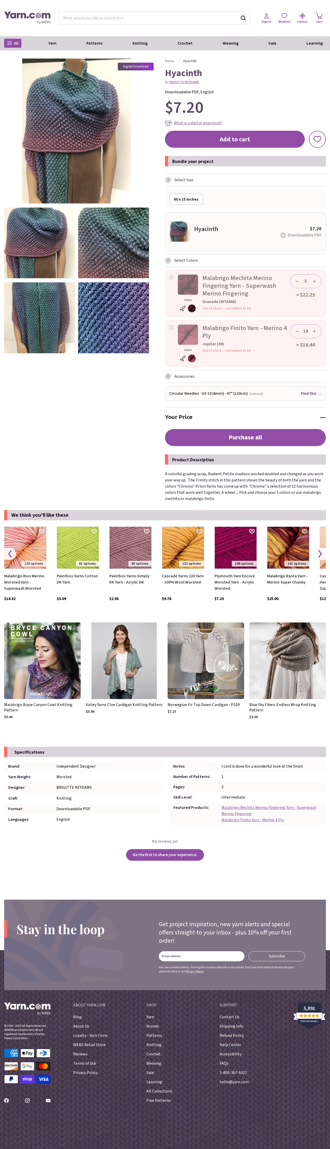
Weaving (230, 43)
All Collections (159, 1091)
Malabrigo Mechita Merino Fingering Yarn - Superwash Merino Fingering (268, 811)
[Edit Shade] (188, 308)
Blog (77, 1017)
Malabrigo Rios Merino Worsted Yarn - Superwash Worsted (24, 582)
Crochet (185, 43)
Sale (272, 43)
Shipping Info (231, 1026)
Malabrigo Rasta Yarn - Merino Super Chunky (287, 579)
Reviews (80, 1054)
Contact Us (229, 1017)
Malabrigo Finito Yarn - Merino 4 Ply (252, 820)
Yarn (52, 43)
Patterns (94, 43)
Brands (152, 1026)
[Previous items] (10, 554)
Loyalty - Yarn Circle (90, 1035)
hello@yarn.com (234, 1082)
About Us (81, 1026)
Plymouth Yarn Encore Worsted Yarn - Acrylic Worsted (234, 582)
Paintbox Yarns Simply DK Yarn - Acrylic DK (129, 579)
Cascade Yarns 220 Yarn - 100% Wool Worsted (183, 579)
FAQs (224, 1063)
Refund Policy (232, 1035)
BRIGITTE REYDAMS (184, 82)
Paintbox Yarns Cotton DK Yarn (77, 579)
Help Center (230, 1045)
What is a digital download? (198, 123)
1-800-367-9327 (233, 1073)
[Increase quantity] (314, 281)
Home (169, 61)
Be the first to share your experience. (165, 855)
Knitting (140, 43)
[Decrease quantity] (297, 281)
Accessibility (231, 1054)
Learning (315, 43)
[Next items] (320, 554)
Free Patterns (158, 1100)
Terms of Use (84, 1063)
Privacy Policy (195, 971)
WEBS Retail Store (89, 1045)
